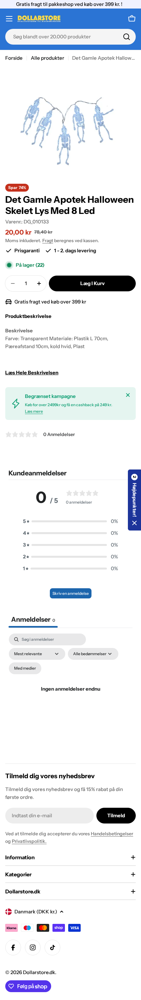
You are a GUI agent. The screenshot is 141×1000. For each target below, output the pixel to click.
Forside (14, 58)
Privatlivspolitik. (29, 841)
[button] (70, 521)
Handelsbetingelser (112, 834)
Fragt (47, 240)
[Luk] (128, 395)
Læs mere (34, 411)
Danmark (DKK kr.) (35, 911)
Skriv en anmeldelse (70, 593)
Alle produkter (47, 58)
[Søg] (127, 37)
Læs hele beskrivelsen (31, 372)
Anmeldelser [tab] (33, 619)
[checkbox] (25, 668)
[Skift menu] (9, 19)
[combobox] (70, 37)
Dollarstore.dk (39, 972)
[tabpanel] (70, 696)
